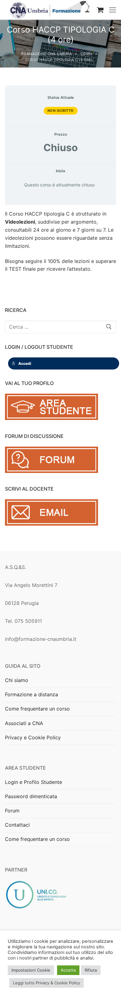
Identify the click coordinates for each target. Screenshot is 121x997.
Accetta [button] (68, 970)
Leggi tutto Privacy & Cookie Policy (46, 982)
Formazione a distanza (31, 694)
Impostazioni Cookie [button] (30, 970)
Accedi (24, 363)
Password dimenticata (31, 796)
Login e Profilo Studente (33, 782)
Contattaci (17, 825)
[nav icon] (112, 9)
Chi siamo (16, 680)
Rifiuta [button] (91, 970)
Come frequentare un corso (37, 709)
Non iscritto (60, 110)
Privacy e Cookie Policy (33, 737)
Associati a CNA (24, 723)
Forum (12, 810)
